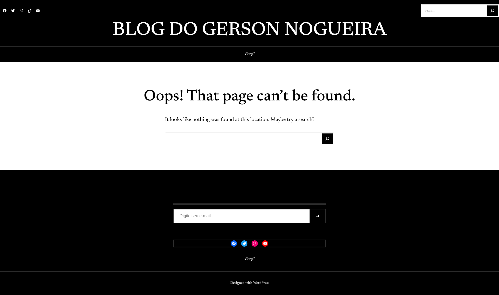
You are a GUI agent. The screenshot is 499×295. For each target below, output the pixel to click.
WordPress (261, 283)
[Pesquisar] (327, 138)
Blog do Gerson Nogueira (249, 30)
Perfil (249, 54)
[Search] (492, 10)
